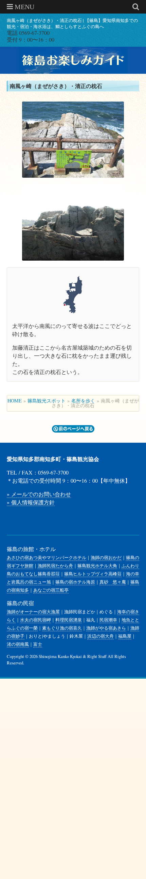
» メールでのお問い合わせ (39, 494)
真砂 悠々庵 (112, 582)
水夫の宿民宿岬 (35, 620)
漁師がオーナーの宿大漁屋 (33, 612)
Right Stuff (97, 656)
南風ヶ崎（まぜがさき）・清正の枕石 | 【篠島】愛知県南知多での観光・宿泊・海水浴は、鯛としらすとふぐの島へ (72, 23)
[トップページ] (73, 60)
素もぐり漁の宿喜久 (62, 628)
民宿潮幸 (108, 620)
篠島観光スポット (47, 400)
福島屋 (124, 636)
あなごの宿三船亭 (51, 590)
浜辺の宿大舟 (100, 636)
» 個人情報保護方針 (31, 502)
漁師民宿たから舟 (55, 566)
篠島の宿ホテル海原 (75, 582)
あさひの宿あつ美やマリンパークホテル (46, 557)
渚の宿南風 (18, 644)
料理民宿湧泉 (68, 620)
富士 (37, 644)
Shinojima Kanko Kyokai (60, 656)
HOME (14, 400)
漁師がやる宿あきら (106, 628)
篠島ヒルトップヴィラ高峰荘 (93, 574)
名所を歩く (83, 400)
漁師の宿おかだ (106, 557)
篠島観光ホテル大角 (97, 566)
